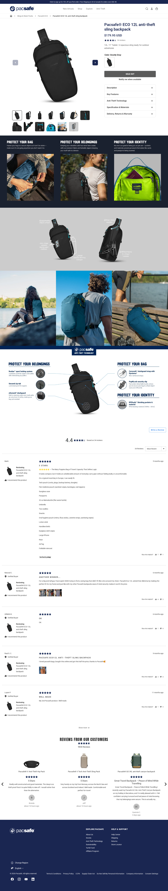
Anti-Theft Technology (94, 841)
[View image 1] (17, 115)
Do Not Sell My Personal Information (110, 874)
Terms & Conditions (53, 874)
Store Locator (116, 845)
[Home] (11, 16)
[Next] (165, 784)
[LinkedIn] (33, 879)
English (18, 868)
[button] (42, 592)
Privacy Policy (68, 874)
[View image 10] (40, 127)
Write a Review (157, 430)
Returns (114, 841)
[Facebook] (12, 879)
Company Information (134, 874)
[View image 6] (74, 115)
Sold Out (130, 74)
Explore (89, 9)
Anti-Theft (100, 9)
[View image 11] (51, 127)
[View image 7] (85, 115)
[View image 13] (74, 127)
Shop (80, 9)
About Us (89, 835)
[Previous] (2, 784)
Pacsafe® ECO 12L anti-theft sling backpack (23, 473)
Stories (88, 838)
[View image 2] (28, 115)
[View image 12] (62, 127)
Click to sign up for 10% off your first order (64, 2)
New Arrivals (68, 9)
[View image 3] (40, 115)
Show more (83, 728)
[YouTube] (26, 879)
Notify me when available (130, 79)
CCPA (78, 874)
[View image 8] (17, 127)
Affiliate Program (92, 851)
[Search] (146, 8)
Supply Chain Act (88, 874)
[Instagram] (19, 879)
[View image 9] (28, 127)
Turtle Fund (90, 848)
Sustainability (91, 845)
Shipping (114, 838)
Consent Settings (151, 874)
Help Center (115, 835)
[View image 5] (62, 115)
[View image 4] (51, 115)
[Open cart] (156, 8)
